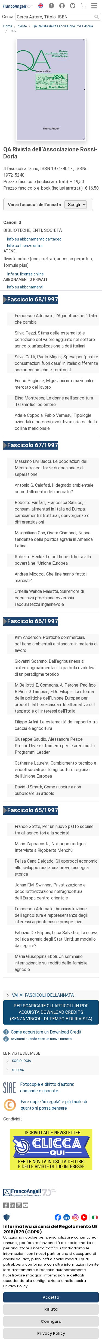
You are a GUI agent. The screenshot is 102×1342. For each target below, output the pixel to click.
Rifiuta (51, 1309)
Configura (51, 1321)
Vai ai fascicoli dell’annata (34, 204)
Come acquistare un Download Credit (46, 1032)
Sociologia (21, 1061)
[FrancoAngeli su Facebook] (6, 1206)
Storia (18, 1070)
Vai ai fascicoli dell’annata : (44, 995)
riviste (22, 26)
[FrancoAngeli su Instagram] (19, 1206)
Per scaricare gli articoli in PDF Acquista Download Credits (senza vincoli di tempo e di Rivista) (51, 1012)
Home (7, 26)
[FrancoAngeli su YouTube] (25, 1206)
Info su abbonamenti (25, 287)
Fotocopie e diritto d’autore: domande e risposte (47, 1087)
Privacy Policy (51, 1333)
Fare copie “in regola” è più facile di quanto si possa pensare (54, 1105)
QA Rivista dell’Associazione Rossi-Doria (62, 26)
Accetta (51, 1297)
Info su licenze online (25, 245)
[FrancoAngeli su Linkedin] (12, 1206)
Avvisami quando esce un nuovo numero (41, 1039)
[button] (39, 6)
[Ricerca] (96, 17)
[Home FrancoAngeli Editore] (18, 6)
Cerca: (8, 16)
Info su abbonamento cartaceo (34, 239)
